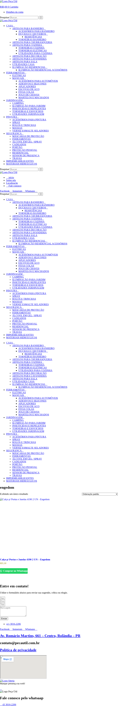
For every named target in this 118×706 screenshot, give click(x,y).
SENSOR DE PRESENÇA (25, 155)
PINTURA (11, 117)
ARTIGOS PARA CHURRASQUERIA (32, 42)
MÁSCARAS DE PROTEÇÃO (28, 136)
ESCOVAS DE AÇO (28, 89)
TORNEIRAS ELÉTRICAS (32, 50)
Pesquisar (4, 17)
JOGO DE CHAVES (28, 94)
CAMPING (18, 103)
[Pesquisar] (41, 17)
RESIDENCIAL (20, 152)
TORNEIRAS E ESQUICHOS (27, 111)
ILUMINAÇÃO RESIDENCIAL (28, 67)
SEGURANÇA (14, 133)
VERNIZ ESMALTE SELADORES (30, 130)
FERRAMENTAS (15, 72)
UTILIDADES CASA (23, 64)
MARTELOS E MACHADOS (33, 97)
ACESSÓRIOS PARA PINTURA (29, 119)
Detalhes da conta (14, 12)
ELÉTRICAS (19, 75)
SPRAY (16, 122)
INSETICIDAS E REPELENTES (29, 108)
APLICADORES (27, 86)
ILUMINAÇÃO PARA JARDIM (28, 106)
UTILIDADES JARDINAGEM (28, 114)
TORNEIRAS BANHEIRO (32, 39)
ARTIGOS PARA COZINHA (27, 45)
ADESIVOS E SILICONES (32, 83)
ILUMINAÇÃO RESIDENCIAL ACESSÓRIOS (42, 70)
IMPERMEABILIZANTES (20, 161)
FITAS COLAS (26, 92)
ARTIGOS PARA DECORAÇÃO (29, 56)
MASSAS (17, 128)
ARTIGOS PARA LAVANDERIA (29, 59)
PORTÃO (17, 147)
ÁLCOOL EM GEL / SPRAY (27, 141)
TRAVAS (17, 158)
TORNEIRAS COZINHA (31, 48)
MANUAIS (18, 78)
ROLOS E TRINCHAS (24, 125)
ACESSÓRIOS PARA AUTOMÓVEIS (38, 81)
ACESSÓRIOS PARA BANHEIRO (36, 31)
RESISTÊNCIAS (33, 36)
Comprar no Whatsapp (15, 571)
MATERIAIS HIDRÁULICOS (21, 164)
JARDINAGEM (14, 100)
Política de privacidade (18, 650)
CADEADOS (19, 144)
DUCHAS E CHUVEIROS (32, 34)
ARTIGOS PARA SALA (24, 61)
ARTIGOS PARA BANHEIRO (28, 28)
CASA (9, 25)
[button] (1, 4)
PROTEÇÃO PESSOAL (24, 150)
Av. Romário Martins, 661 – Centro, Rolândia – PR (40, 636)
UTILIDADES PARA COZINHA (35, 53)
